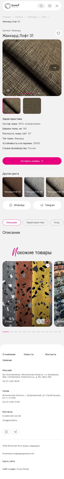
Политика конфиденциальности (18, 453)
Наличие (7, 360)
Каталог (19, 17)
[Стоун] (27, 294)
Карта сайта (8, 461)
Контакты (50, 354)
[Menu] (57, 6)
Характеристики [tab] (35, 222)
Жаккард (32, 17)
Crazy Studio (23, 469)
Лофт (43, 17)
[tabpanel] (32, 232)
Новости (29, 354)
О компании (8, 354)
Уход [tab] (56, 222)
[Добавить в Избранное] (58, 33)
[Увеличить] (8, 90)
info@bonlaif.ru (9, 420)
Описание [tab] (11, 222)
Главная (6, 17)
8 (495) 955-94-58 (11, 416)
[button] (54, 67)
